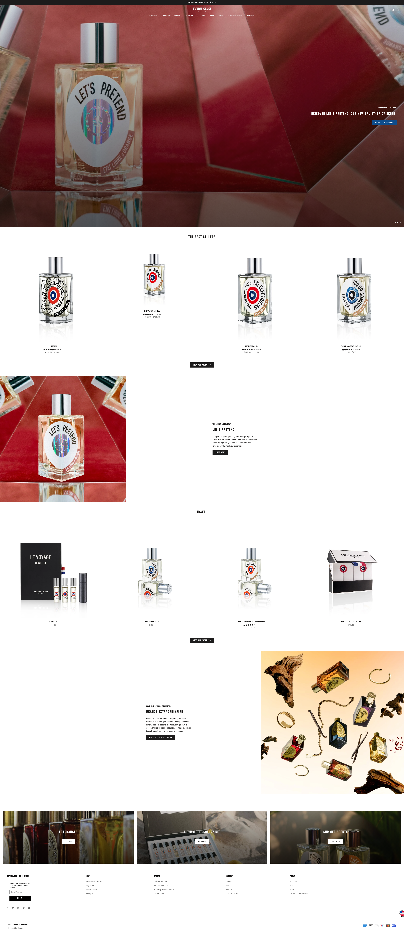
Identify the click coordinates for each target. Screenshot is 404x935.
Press (292, 889)
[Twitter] (13, 907)
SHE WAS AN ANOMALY (152, 311)
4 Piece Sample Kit (93, 889)
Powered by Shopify (15, 928)
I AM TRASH (53, 346)
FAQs (228, 885)
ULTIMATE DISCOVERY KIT (187, 120)
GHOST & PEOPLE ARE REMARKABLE (251, 622)
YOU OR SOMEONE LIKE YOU (351, 346)
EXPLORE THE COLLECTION (160, 737)
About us (293, 881)
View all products (202, 365)
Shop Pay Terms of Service (164, 889)
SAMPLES (166, 16)
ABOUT (212, 16)
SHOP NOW (220, 452)
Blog (291, 885)
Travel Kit (53, 622)
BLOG (221, 16)
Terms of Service (232, 894)
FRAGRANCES (153, 16)
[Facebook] (8, 907)
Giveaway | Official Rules (299, 894)
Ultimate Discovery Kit (94, 881)
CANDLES (177, 16)
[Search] (393, 10)
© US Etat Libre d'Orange (18, 925)
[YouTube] (29, 907)
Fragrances (90, 885)
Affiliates (229, 889)
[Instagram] (18, 907)
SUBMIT (20, 898)
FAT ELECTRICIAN (251, 346)
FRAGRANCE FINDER (235, 16)
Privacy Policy (159, 894)
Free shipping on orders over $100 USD (202, 2)
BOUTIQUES (251, 16)
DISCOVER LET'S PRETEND (195, 16)
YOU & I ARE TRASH (152, 622)
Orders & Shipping (160, 881)
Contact (229, 881)
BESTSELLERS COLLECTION (351, 622)
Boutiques (89, 894)
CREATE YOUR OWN (217, 120)
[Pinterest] (24, 907)
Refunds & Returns (161, 885)
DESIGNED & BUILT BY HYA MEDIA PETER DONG (24, 932)
